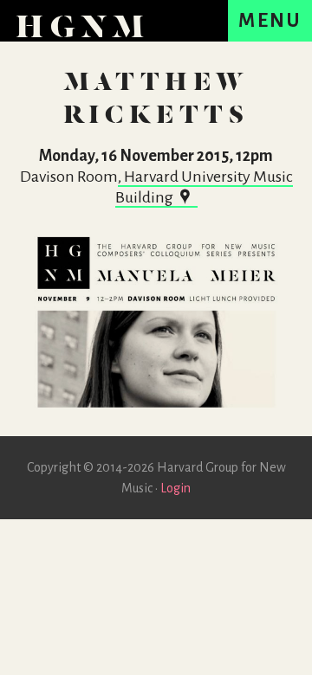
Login (175, 488)
